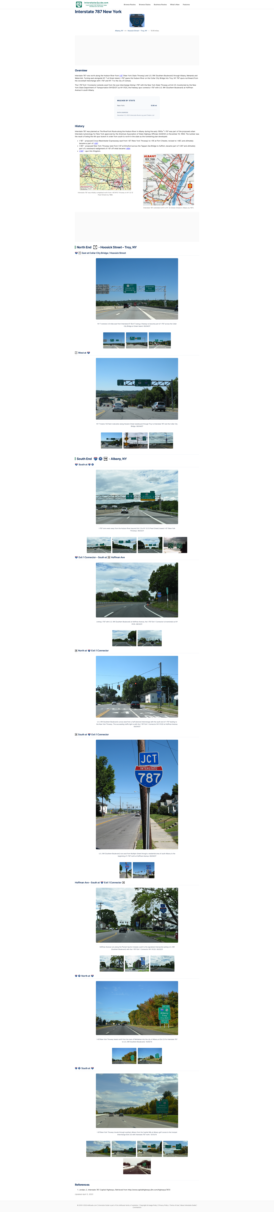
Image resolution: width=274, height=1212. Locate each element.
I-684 (128, 148)
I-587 (81, 151)
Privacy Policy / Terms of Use (169, 1205)
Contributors (137, 1207)
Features (186, 5)
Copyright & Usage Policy (148, 1205)
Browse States (144, 5)
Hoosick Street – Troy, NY (137, 31)
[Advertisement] (137, 50)
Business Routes (160, 5)
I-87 (121, 76)
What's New (174, 5)
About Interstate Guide (188, 1205)
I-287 (96, 143)
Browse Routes (130, 5)
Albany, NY (119, 31)
